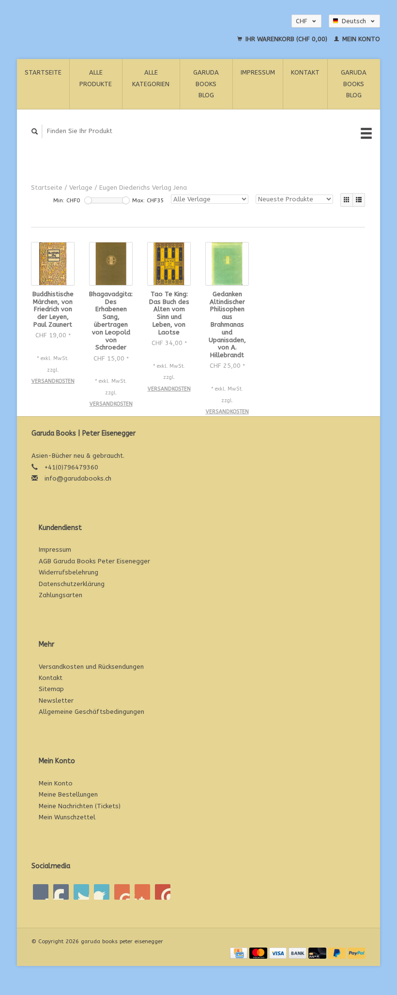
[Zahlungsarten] (239, 952)
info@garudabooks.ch (78, 478)
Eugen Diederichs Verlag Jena (143, 187)
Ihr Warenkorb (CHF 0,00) (286, 39)
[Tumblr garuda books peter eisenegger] (142, 892)
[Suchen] (35, 131)
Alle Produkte (95, 78)
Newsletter (56, 700)
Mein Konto (360, 39)
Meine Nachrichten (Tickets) (80, 806)
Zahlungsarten (60, 595)
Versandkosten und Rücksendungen (91, 666)
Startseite (43, 72)
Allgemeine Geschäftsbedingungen (91, 711)
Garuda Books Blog (206, 84)
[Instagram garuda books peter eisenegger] (162, 892)
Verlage (80, 187)
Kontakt (305, 72)
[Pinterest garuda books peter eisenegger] (101, 892)
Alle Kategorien (150, 78)
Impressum (258, 72)
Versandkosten (53, 381)
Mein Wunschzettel (67, 817)
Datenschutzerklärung (72, 584)
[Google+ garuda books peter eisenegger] (81, 892)
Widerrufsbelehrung (68, 572)
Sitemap (51, 689)
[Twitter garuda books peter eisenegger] (61, 892)
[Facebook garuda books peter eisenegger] (40, 892)
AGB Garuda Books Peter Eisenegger (94, 561)
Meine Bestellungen (68, 794)
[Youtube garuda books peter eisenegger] (122, 892)
